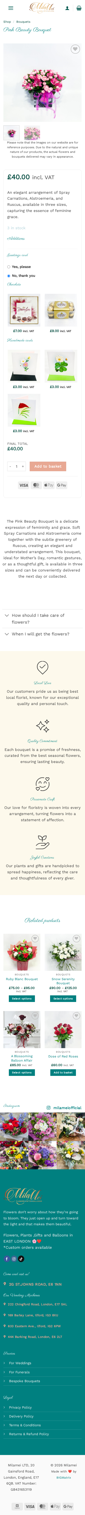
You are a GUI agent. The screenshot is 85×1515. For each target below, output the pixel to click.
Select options (22, 998)
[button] (11, 8)
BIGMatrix (63, 1477)
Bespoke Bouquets (24, 1381)
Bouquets (23, 21)
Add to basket (47, 466)
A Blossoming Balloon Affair (22, 1058)
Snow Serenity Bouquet (63, 981)
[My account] (67, 8)
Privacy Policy (20, 1407)
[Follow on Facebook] (7, 1259)
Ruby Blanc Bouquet (22, 979)
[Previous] (11, 83)
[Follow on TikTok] (21, 1259)
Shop (7, 21)
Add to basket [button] (63, 1072)
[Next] (74, 83)
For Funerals (19, 1372)
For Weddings (20, 1363)
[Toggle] (7, 616)
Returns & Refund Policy (29, 1434)
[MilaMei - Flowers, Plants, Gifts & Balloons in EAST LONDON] (42, 8)
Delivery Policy (21, 1416)
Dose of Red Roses (63, 1056)
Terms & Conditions (25, 1425)
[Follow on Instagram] (14, 1259)
